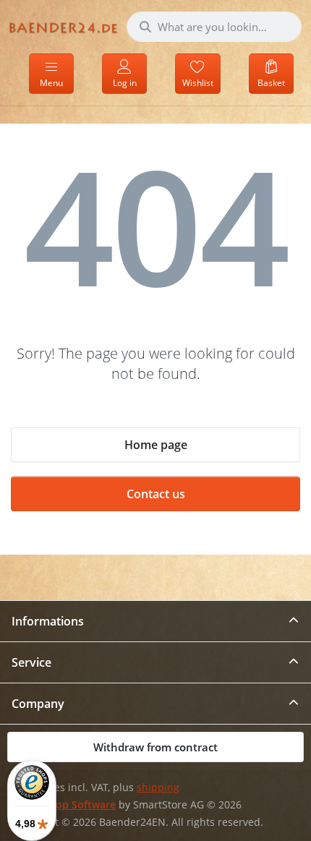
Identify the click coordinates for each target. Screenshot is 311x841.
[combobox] (214, 27)
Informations (48, 621)
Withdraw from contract (155, 747)
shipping (158, 787)
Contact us (156, 494)
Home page (155, 445)
